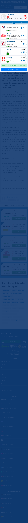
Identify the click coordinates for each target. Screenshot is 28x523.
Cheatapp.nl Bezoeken (14, 69)
